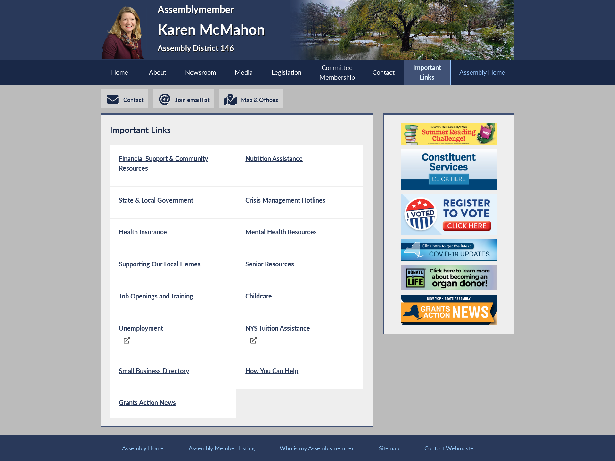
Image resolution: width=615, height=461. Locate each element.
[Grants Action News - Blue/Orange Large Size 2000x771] (449, 313)
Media (244, 72)
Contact (384, 72)
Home (119, 72)
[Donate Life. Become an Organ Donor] (449, 277)
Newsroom (200, 72)
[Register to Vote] (449, 214)
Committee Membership (337, 72)
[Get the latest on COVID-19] (449, 250)
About (157, 72)
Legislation (286, 72)
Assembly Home (482, 72)
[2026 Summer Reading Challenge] (449, 134)
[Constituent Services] (449, 169)
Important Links (427, 72)
